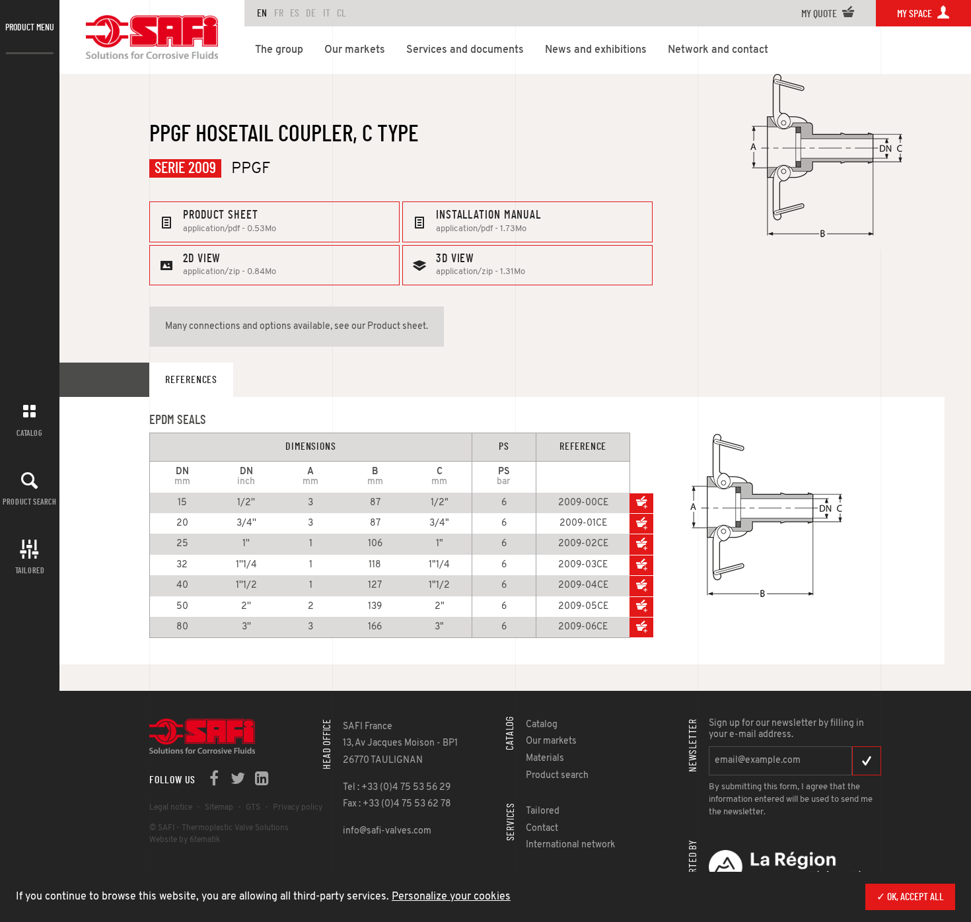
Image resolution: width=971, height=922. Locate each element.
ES (294, 13)
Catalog (29, 433)
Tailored (30, 571)
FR (278, 13)
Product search (29, 502)
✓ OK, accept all (910, 897)
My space (915, 14)
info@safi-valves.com (387, 831)
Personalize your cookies (451, 897)
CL (341, 13)
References (191, 379)
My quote (820, 14)
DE (311, 13)
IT (326, 13)
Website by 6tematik (184, 840)
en (262, 13)
